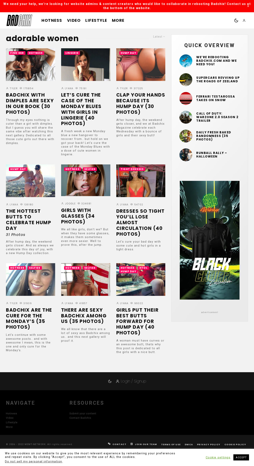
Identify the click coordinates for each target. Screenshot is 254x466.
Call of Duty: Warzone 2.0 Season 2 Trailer (217, 117)
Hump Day (128, 53)
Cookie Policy (235, 444)
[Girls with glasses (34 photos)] (85, 180)
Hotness (51, 20)
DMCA (189, 444)
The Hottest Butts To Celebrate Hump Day (28, 219)
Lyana (68, 88)
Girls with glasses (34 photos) (78, 216)
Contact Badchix (80, 417)
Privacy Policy (208, 444)
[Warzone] (185, 117)
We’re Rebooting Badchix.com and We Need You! (216, 60)
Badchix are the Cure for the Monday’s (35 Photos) (29, 318)
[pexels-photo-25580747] (185, 98)
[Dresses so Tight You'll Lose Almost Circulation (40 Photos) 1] (140, 180)
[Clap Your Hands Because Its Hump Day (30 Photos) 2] (140, 64)
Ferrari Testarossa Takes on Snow (215, 98)
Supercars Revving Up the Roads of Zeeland (218, 79)
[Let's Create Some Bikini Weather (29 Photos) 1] (185, 60)
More (118, 20)
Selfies (89, 169)
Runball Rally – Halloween (211, 154)
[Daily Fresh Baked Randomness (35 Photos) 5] (185, 136)
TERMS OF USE (171, 444)
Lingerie (72, 53)
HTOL (143, 268)
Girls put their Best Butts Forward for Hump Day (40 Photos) (137, 321)
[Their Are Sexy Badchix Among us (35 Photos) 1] (85, 279)
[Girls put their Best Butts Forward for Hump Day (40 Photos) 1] (140, 279)
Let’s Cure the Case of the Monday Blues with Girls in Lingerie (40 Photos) (81, 109)
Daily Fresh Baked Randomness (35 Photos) (213, 136)
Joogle (70, 203)
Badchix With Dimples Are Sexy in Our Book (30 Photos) (30, 103)
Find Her (17, 53)
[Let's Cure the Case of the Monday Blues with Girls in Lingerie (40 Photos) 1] (85, 64)
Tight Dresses (132, 169)
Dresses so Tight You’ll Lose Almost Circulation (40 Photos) (140, 222)
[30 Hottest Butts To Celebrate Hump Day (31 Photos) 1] (30, 180)
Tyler (13, 88)
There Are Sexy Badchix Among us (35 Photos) (84, 315)
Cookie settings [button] (218, 457)
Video (74, 20)
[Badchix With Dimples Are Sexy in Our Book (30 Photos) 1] (30, 64)
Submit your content (82, 413)
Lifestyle (96, 20)
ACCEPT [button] (241, 457)
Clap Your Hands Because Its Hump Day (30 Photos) (140, 103)
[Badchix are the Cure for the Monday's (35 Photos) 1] (30, 279)
